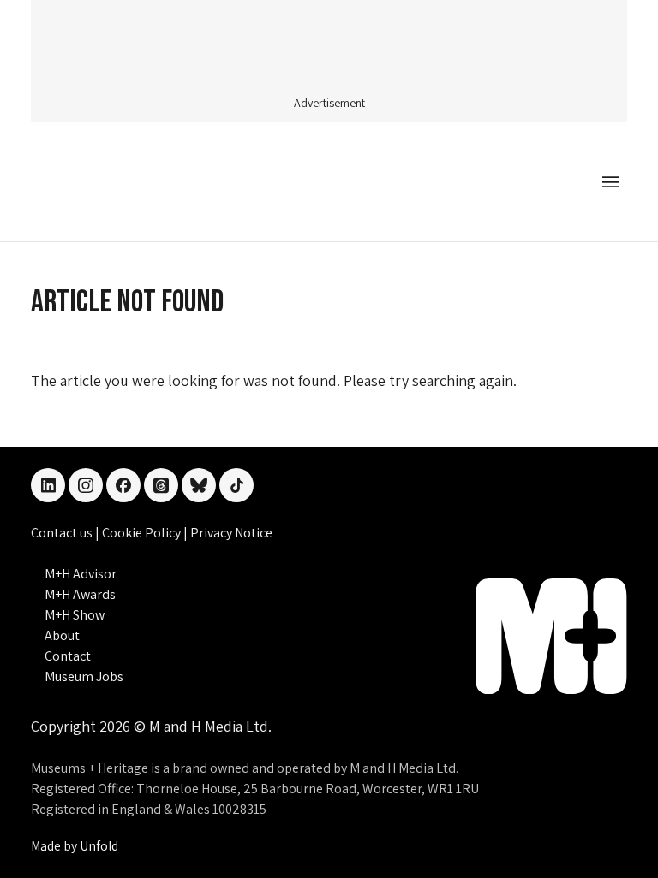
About (62, 635)
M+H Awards (80, 594)
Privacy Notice (231, 533)
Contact (68, 656)
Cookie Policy (142, 533)
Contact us (63, 533)
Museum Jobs (84, 676)
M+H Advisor (81, 574)
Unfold (99, 846)
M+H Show (75, 615)
